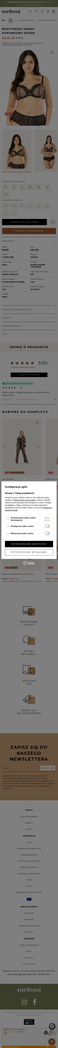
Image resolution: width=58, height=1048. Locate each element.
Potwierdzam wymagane (29, 552)
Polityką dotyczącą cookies (24, 500)
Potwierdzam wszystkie (29, 544)
